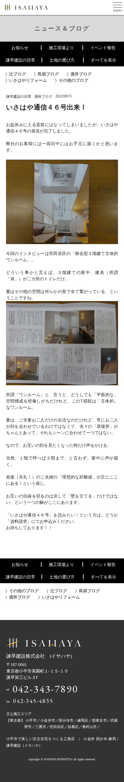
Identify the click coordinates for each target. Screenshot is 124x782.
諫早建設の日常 (20, 60)
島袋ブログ (48, 74)
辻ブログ (17, 74)
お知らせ (19, 48)
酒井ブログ (80, 74)
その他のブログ (73, 80)
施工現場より (61, 48)
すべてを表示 (103, 60)
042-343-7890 (45, 689)
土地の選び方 (62, 60)
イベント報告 (103, 48)
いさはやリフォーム (28, 80)
